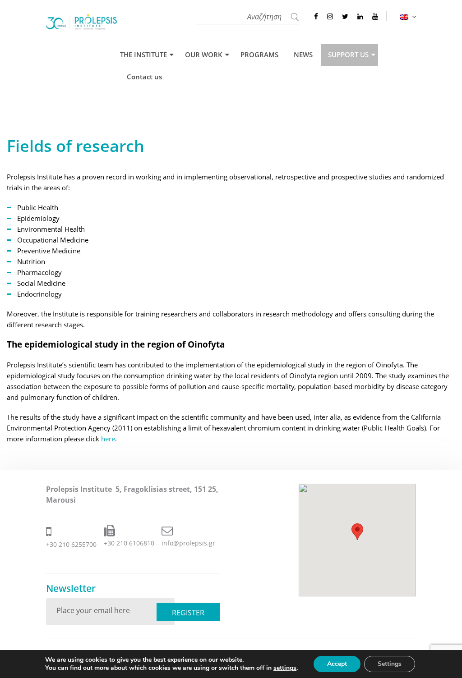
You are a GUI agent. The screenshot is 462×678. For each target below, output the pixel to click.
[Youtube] (375, 16)
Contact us (144, 77)
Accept (337, 664)
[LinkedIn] (360, 16)
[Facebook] (316, 16)
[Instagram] (330, 16)
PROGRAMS (259, 54)
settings (284, 668)
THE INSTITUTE (143, 54)
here (108, 438)
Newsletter (71, 588)
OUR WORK (203, 54)
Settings (390, 664)
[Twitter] (345, 16)
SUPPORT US (348, 54)
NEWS (303, 54)
